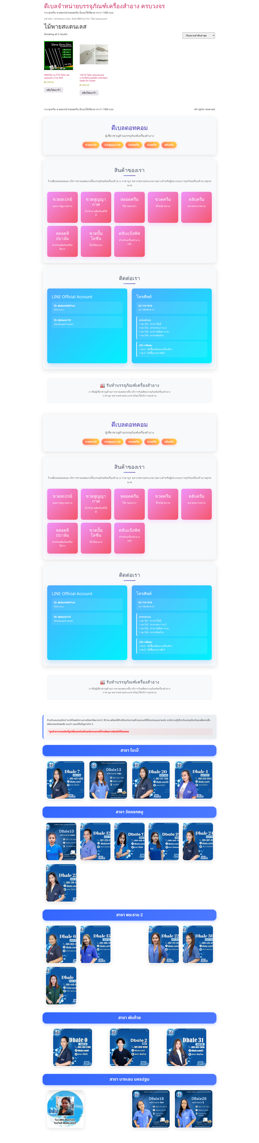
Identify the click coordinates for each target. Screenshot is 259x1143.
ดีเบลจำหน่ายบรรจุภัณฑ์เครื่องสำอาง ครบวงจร (104, 6)
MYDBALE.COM (62, 18)
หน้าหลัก (48, 18)
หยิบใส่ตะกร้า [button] (53, 90)
